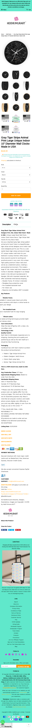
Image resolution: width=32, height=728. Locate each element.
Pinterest (19, 494)
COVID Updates (16, 622)
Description (6, 224)
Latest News (16, 541)
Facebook (4, 494)
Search (16, 602)
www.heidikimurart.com (13, 491)
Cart (29, 10)
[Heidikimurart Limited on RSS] (26, 654)
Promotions (16, 637)
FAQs (16, 224)
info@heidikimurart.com (16, 481)
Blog (16, 646)
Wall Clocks (8, 34)
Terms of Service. (6, 694)
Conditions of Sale (16, 611)
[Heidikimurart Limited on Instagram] (16, 654)
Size (2, 164)
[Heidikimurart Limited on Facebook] (9, 654)
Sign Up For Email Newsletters (16, 642)
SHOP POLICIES (6, 485)
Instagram (12, 494)
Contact (16, 633)
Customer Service (16, 617)
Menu (4, 9)
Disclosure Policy (16, 615)
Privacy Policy (16, 608)
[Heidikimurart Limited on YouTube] (22, 654)
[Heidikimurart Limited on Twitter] (6, 654)
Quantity (4, 186)
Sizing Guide (16, 624)
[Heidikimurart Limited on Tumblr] (19, 654)
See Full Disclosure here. (19, 707)
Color (3, 172)
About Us (16, 604)
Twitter (26, 494)
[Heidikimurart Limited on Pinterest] (13, 654)
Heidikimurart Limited (18, 712)
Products (16, 635)
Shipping (3, 160)
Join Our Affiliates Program (16, 640)
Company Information (16, 606)
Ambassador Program (16, 628)
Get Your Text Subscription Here (16, 644)
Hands (3, 179)
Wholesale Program (16, 626)
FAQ (16, 619)
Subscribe (24, 666)
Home (2, 34)
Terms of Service (16, 613)
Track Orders (16, 631)
